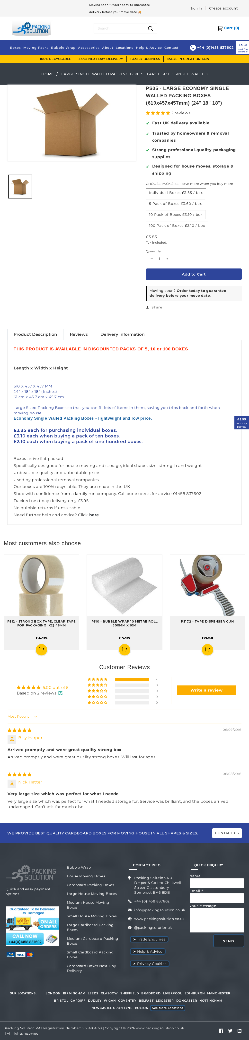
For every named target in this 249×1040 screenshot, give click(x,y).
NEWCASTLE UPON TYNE (111, 1008)
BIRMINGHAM (74, 993)
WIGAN (110, 1000)
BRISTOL (61, 1000)
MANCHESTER (218, 993)
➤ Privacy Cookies (149, 963)
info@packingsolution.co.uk (159, 910)
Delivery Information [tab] (122, 334)
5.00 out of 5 (56, 687)
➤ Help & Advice (147, 951)
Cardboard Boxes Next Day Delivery (91, 968)
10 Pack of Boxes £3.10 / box (176, 214)
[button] (158, 113)
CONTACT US (227, 833)
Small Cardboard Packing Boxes (90, 954)
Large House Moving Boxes (92, 893)
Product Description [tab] (35, 334)
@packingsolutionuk (153, 927)
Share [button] (156, 307)
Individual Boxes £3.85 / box (176, 192)
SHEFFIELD (129, 993)
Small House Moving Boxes (92, 916)
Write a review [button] (206, 690)
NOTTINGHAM (210, 1000)
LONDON (53, 993)
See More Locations (167, 1008)
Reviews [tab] (79, 334)
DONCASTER (186, 1000)
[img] (20, 730)
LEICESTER (165, 1000)
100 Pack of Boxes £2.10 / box (177, 225)
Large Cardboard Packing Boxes (90, 927)
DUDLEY (95, 1000)
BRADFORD (150, 993)
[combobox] (119, 28)
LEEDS (93, 993)
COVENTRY (127, 1000)
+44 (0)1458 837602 (152, 901)
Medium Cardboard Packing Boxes (92, 941)
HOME (47, 74)
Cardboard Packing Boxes (90, 885)
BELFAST (146, 1000)
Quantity (153, 251)
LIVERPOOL (172, 993)
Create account (223, 8)
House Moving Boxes (86, 876)
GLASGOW (109, 993)
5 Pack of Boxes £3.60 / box (175, 203)
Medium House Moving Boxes (88, 905)
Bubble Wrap (79, 867)
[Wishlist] (13, 649)
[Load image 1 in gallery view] (20, 186)
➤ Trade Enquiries (149, 939)
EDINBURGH (195, 993)
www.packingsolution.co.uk (159, 919)
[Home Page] (31, 28)
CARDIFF (78, 1000)
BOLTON (142, 1008)
